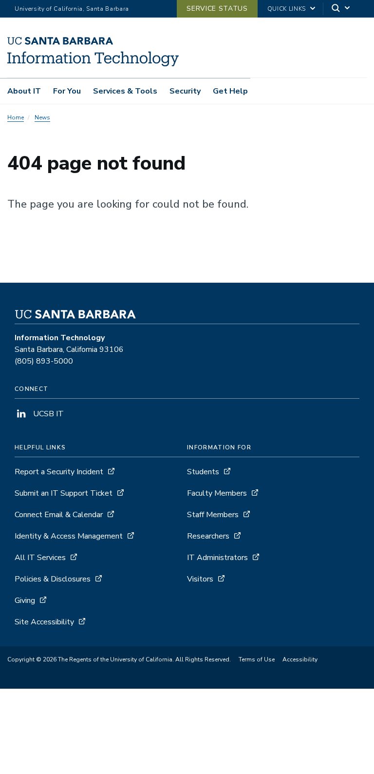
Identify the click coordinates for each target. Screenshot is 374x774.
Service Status (217, 8)
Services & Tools (125, 91)
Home (15, 117)
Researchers (208, 536)
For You (67, 91)
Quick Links (286, 9)
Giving (25, 600)
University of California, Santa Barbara (72, 9)
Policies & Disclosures (53, 579)
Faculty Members (217, 493)
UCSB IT (47, 413)
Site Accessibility (44, 622)
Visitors (200, 579)
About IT (24, 91)
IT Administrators (217, 557)
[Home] (93, 63)
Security (185, 91)
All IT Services (40, 557)
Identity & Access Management (69, 536)
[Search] (341, 9)
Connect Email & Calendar (59, 514)
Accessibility (300, 659)
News (42, 117)
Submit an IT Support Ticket (63, 493)
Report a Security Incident (59, 471)
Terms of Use (257, 659)
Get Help (230, 91)
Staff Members (213, 514)
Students (203, 471)
